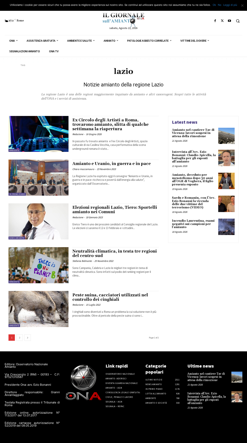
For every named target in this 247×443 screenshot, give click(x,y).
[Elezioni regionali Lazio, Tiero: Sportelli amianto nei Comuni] (38, 221)
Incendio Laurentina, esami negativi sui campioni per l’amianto (193, 224)
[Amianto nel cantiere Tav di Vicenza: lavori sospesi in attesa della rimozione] (226, 136)
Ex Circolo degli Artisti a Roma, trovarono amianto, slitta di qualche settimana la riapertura (110, 125)
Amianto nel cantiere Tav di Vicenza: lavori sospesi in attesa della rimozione (193, 133)
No (219, 4)
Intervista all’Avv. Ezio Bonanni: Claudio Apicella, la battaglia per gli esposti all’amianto (194, 156)
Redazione (77, 134)
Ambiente (14, 150)
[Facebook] (215, 21)
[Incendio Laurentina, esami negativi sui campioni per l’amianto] (226, 227)
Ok (214, 4)
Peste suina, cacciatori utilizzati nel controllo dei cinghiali (110, 297)
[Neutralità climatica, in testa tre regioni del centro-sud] (38, 265)
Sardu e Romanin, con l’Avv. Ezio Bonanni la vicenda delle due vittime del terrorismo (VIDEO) (193, 202)
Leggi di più (230, 4)
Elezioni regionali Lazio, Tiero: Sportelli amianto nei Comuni (114, 210)
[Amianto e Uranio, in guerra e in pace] (38, 178)
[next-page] (27, 337)
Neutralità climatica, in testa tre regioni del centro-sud (114, 253)
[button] (237, 20)
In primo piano (17, 194)
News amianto (16, 238)
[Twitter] (222, 21)
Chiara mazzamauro (83, 169)
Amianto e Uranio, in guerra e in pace (111, 163)
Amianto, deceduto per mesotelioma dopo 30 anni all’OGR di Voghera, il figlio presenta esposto (192, 179)
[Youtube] (229, 21)
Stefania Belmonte (82, 261)
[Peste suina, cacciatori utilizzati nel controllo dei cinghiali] (38, 309)
